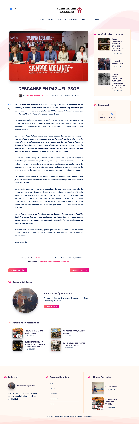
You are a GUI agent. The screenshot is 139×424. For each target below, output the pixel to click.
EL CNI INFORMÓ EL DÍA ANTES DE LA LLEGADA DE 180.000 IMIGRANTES (35, 344)
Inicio (42, 20)
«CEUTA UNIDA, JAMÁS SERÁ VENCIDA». (111, 402)
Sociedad (61, 20)
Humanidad (73, 20)
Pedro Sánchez (54, 262)
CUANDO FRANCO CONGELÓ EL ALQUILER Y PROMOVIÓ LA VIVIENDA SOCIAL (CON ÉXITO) (119, 81)
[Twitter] (15, 8)
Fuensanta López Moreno (58, 293)
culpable (43, 262)
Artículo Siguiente (79, 270)
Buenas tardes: (111, 387)
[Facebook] (11, 8)
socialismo (64, 262)
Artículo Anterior (17, 270)
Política (51, 20)
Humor (84, 20)
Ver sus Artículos (51, 306)
